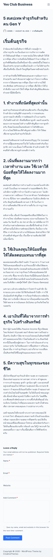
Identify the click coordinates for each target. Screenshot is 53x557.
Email (6, 473)
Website (7, 485)
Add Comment (10, 498)
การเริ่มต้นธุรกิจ (37, 31)
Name (6, 461)
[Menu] (48, 4)
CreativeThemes (10, 554)
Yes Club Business (17, 4)
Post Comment (13, 537)
